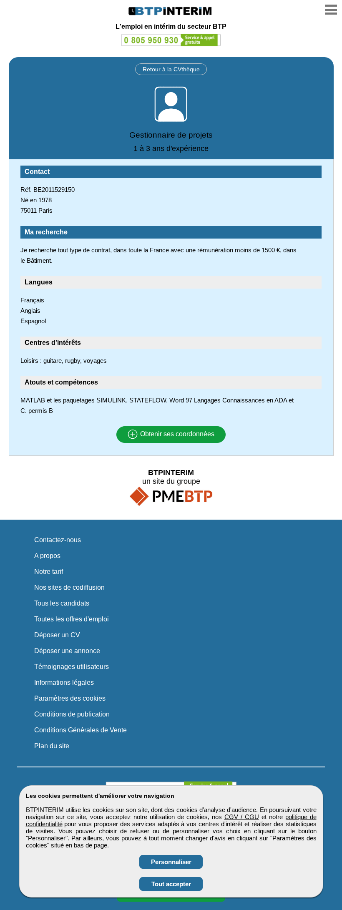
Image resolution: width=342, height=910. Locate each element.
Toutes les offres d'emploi (71, 619)
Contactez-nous (57, 539)
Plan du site (51, 745)
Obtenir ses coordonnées (176, 434)
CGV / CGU (241, 816)
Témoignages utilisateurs (71, 666)
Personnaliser (171, 861)
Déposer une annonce (67, 650)
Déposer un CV (57, 635)
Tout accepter (171, 883)
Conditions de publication (72, 714)
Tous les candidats (61, 603)
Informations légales (64, 682)
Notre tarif (48, 571)
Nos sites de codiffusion (69, 587)
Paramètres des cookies (70, 698)
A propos (47, 555)
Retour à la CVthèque (171, 69)
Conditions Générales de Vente (80, 730)
